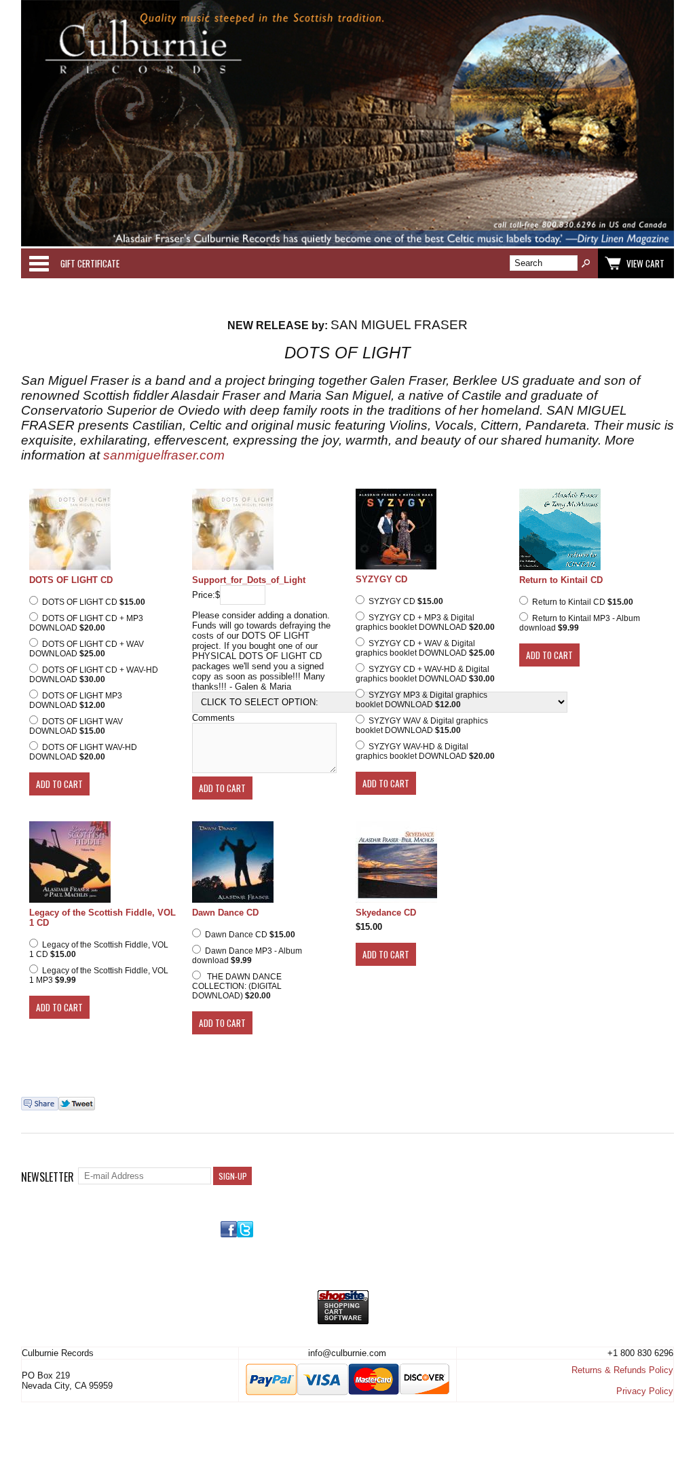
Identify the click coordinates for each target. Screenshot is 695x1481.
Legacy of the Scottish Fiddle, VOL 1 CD (102, 917)
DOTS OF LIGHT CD (71, 580)
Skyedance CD (386, 912)
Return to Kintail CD (561, 580)
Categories (39, 263)
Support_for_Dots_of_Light (248, 580)
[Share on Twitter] (76, 1107)
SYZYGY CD (381, 579)
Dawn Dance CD (225, 912)
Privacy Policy (644, 1391)
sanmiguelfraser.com (164, 455)
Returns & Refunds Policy (622, 1370)
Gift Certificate (89, 263)
